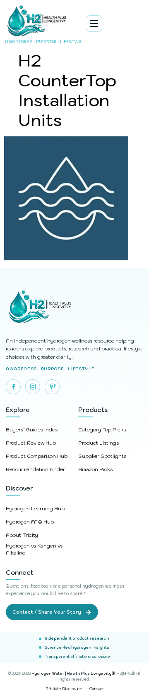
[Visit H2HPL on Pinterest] (52, 386)
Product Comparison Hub (36, 456)
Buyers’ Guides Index (32, 429)
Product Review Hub (31, 443)
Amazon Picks (95, 469)
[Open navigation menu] (94, 23)
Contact (96, 688)
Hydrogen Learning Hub (35, 508)
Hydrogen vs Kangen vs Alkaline (34, 549)
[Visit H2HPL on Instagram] (32, 386)
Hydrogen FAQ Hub (30, 522)
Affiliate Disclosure (64, 688)
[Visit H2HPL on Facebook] (13, 386)
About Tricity (22, 535)
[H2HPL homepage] (74, 308)
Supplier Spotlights (102, 456)
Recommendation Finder (35, 469)
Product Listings (98, 443)
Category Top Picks (102, 429)
